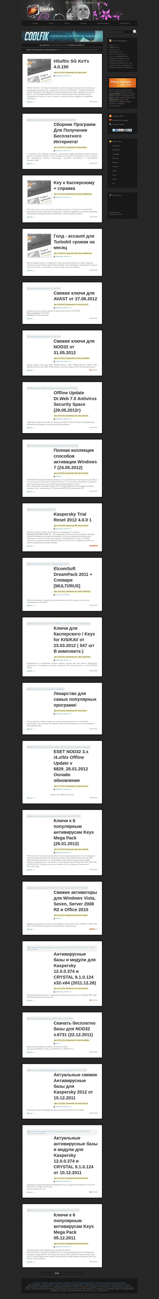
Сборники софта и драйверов (119, 65)
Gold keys (116, 146)
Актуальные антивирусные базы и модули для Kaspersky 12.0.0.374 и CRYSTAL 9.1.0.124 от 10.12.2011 (76, 1155)
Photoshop (116, 150)
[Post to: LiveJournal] (127, 131)
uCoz (93, 1291)
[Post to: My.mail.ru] (125, 131)
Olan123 (85, 304)
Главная (35, 23)
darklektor (86, 1040)
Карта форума (112, 1283)
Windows (58, 476)
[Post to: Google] (119, 131)
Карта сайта (100, 1283)
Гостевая (83, 23)
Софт (65, 45)
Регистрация (122, 82)
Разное (57, 1043)
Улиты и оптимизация (62, 594)
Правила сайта (70, 1283)
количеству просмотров (84, 50)
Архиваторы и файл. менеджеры (120, 67)
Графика (112, 47)
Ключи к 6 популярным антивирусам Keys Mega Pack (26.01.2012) (74, 832)
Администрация (103, 23)
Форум (66, 23)
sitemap (105, 1291)
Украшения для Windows (117, 58)
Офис (111, 45)
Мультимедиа (113, 52)
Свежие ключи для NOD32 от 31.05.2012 (74, 347)
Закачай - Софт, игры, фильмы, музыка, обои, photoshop (44, 9)
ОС (113, 183)
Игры (114, 175)
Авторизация (124, 23)
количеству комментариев (67, 50)
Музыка (115, 162)
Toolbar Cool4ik (118, 124)
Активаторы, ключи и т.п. (63, 76)
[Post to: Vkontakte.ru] (130, 131)
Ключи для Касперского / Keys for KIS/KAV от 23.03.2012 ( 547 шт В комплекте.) (74, 640)
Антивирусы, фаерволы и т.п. (118, 63)
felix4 (84, 72)
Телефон (115, 154)
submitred (86, 358)
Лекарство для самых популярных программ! (75, 699)
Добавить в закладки (120, 120)
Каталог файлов (49, 1283)
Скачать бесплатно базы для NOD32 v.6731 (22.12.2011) (74, 1029)
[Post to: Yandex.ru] (122, 131)
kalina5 (85, 915)
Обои (114, 179)
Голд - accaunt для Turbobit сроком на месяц (74, 242)
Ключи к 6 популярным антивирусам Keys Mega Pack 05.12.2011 (74, 1226)
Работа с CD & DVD (115, 54)
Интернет (112, 49)
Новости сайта (117, 116)
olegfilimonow (87, 194)
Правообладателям (85, 1283)
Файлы (51, 23)
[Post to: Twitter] (113, 131)
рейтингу (96, 50)
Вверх (123, 1283)
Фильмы (115, 158)
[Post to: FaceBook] (116, 131)
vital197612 (86, 591)
